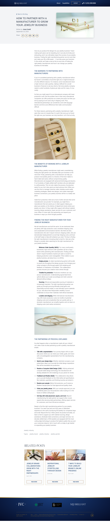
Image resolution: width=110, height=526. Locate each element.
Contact (76, 3)
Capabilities (65, 3)
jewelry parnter (55, 434)
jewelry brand (34, 434)
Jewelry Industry (29, 430)
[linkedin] (92, 515)
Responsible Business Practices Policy (47, 514)
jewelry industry (44, 434)
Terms (36, 514)
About (58, 3)
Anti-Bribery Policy (73, 514)
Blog (32, 514)
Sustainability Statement (62, 514)
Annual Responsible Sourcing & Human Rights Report (42, 516)
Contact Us (81, 514)
